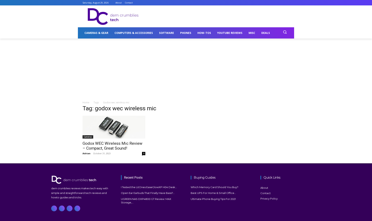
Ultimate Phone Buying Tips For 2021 (213, 198)
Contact (265, 193)
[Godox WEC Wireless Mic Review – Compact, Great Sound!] (114, 127)
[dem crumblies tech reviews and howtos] (81, 179)
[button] (284, 32)
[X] (282, 3)
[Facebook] (271, 3)
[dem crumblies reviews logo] (114, 16)
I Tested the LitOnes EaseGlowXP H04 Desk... (149, 187)
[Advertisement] (215, 16)
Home (86, 102)
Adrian (86, 153)
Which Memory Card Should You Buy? (214, 187)
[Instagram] (276, 3)
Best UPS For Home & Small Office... (213, 192)
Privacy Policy (269, 198)
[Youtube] (287, 3)
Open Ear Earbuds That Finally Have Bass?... (148, 192)
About (264, 187)
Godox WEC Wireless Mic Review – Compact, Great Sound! (112, 146)
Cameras (88, 136)
